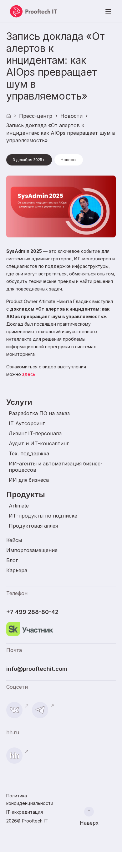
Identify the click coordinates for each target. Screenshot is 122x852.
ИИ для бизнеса (29, 480)
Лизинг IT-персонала (35, 433)
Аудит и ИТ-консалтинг (39, 443)
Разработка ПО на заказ (39, 413)
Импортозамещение (32, 550)
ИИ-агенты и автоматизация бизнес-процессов (56, 466)
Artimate (19, 505)
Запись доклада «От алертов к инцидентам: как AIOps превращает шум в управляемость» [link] (60, 133)
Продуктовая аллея (33, 526)
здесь (28, 374)
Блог (12, 560)
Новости (71, 116)
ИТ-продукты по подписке (43, 516)
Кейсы (14, 540)
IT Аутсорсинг (27, 423)
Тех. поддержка (29, 453)
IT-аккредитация (24, 812)
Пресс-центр (35, 116)
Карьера (16, 570)
